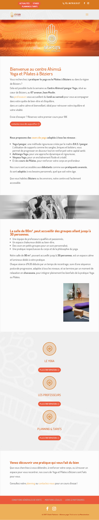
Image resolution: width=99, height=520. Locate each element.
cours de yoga (39, 137)
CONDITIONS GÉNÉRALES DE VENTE (27, 500)
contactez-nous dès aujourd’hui (24, 124)
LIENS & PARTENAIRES (74, 500)
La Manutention (83, 514)
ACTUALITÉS (24, 3)
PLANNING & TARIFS (30, 6)
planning (30, 483)
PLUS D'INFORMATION (48, 370)
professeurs (20, 96)
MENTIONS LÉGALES (53, 500)
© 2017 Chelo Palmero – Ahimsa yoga (55, 514)
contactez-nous (47, 483)
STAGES (36, 3)
